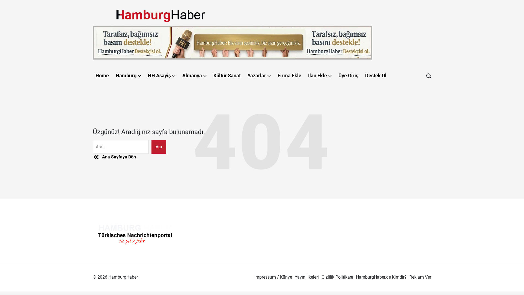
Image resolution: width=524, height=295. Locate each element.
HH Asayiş (159, 75)
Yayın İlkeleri (307, 277)
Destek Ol (375, 75)
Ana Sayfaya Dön (119, 157)
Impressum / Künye (273, 277)
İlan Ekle (317, 75)
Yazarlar (257, 75)
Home (102, 75)
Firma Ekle (289, 75)
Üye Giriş (348, 75)
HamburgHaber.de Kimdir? (381, 277)
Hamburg (126, 75)
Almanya (192, 75)
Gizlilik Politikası (337, 277)
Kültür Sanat (227, 75)
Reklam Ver (420, 277)
